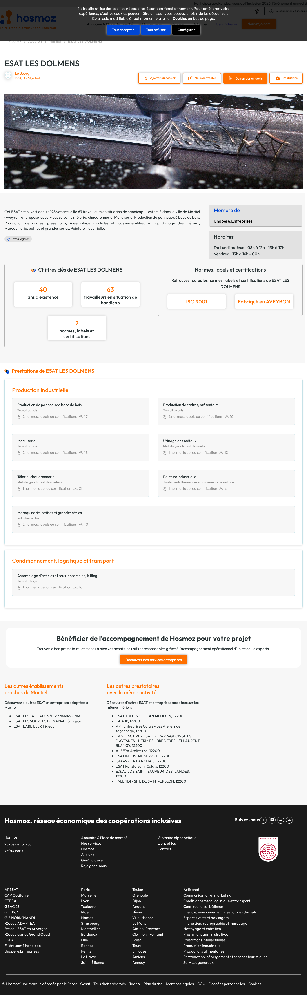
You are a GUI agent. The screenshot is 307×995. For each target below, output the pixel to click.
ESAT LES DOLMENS (85, 41)
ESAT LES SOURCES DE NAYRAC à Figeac (47, 721)
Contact (164, 848)
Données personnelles (227, 983)
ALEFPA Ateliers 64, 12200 (138, 750)
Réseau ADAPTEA (19, 923)
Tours (136, 945)
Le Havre (88, 956)
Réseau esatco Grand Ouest (27, 934)
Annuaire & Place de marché (104, 837)
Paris (85, 889)
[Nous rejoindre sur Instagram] (273, 820)
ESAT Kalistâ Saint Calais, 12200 (142, 766)
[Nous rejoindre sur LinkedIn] (281, 820)
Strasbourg (90, 923)
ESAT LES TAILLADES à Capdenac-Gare (46, 715)
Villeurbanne (143, 917)
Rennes (87, 945)
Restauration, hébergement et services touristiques (225, 956)
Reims (86, 951)
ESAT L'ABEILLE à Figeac (33, 726)
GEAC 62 (11, 906)
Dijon (136, 900)
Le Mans (139, 923)
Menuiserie (123, 217)
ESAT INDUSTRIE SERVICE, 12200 (143, 755)
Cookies (180, 18)
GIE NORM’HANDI (19, 917)
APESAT (11, 889)
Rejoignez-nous (94, 865)
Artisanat (191, 889)
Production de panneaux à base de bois (166, 217)
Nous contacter (205, 78)
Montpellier (90, 928)
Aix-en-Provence (146, 928)
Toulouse (88, 906)
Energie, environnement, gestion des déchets (220, 912)
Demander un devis (249, 79)
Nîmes (137, 912)
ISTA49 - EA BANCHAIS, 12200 (141, 761)
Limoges (139, 951)
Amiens (138, 956)
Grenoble (140, 895)
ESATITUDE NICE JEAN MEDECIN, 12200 (149, 715)
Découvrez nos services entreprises (153, 659)
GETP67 (11, 912)
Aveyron (35, 41)
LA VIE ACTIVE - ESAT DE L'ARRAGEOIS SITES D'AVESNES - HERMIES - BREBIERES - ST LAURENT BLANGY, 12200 (158, 741)
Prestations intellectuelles (204, 939)
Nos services (91, 843)
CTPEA (10, 900)
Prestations (289, 78)
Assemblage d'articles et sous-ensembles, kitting (114, 222)
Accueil (15, 41)
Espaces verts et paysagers (206, 917)
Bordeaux (89, 934)
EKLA (9, 939)
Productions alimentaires (203, 951)
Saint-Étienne (92, 962)
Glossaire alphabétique (177, 837)
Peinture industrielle (87, 228)
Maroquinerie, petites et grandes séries (36, 228)
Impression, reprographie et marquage (215, 923)
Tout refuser (156, 29)
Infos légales (20, 239)
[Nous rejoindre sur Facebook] (264, 820)
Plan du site (153, 983)
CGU (201, 983)
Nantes (87, 917)
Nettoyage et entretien (202, 928)
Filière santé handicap (22, 945)
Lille (84, 939)
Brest (136, 939)
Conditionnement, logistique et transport (216, 900)
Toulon (137, 889)
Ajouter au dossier (163, 78)
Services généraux (198, 962)
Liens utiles (167, 843)
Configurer (186, 29)
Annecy (138, 962)
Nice (85, 912)
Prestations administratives (205, 934)
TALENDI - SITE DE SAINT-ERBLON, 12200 (151, 781)
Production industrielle (201, 945)
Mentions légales (180, 983)
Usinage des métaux (180, 222)
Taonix (134, 983)
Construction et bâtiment (204, 906)
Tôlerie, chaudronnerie (93, 217)
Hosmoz (87, 848)
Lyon (85, 900)
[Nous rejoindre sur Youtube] (290, 820)
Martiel (55, 41)
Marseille (88, 895)
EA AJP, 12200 (128, 721)
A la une (87, 854)
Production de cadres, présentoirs (35, 222)
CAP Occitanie (16, 895)
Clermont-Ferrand (147, 934)
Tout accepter (123, 29)
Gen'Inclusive (92, 860)
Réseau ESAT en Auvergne (26, 928)
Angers (138, 906)
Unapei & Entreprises (233, 221)
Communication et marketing (207, 895)
